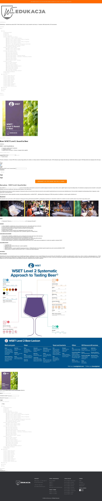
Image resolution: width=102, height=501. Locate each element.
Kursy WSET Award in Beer (11, 47)
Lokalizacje (4, 74)
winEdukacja (3, 22)
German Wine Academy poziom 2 (14, 70)
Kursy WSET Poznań (9, 81)
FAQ (80, 480)
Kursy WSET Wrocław (10, 453)
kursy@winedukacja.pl (39, 486)
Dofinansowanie (8, 32)
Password (2, 397)
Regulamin (81, 485)
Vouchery (7, 33)
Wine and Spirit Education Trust (12, 187)
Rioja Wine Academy (11, 63)
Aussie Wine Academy (12, 69)
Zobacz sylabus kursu (5, 152)
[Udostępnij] (2, 468)
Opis (3, 172)
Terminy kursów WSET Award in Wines (16, 45)
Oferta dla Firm (8, 35)
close (6, 470)
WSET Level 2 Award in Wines (14, 40)
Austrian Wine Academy (12, 64)
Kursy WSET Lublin (9, 80)
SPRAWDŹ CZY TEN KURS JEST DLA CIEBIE (51, 181)
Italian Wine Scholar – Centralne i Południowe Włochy (19, 56)
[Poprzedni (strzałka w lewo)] (0, 469)
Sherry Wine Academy (12, 62)
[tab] (52, 172)
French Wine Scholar (11, 57)
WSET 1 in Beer (53, 491)
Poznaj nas (4, 87)
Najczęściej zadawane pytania (13, 46)
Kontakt (4, 89)
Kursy (3, 406)
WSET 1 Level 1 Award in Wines (14, 38)
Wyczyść (17, 155)
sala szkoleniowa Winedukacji (18, 221)
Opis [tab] (1, 175)
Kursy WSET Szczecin (10, 79)
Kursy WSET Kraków (9, 76)
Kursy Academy (8, 61)
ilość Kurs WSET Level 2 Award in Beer (7, 168)
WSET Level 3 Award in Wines (14, 42)
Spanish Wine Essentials (12, 54)
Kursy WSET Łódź (9, 82)
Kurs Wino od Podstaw (10, 71)
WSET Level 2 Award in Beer (13, 49)
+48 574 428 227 (38, 484)
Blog (3, 90)
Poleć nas (7, 34)
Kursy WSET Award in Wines (11, 412)
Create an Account (7, 393)
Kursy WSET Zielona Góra (11, 86)
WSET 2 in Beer (53, 493)
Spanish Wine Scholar (12, 434)
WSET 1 (51, 482)
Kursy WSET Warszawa (10, 75)
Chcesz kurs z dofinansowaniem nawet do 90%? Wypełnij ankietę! (51, 1)
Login (1, 400)
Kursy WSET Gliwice (9, 460)
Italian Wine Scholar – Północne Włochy (16, 55)
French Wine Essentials (12, 53)
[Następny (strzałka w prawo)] (1, 469)
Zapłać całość (1, 167)
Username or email (4, 395)
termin (1, 155)
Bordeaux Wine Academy (12, 67)
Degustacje (7, 72)
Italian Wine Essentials (12, 52)
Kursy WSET (52, 480)
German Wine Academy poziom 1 (14, 441)
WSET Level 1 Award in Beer (13, 48)
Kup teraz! (2, 169)
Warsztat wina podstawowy (55, 487)
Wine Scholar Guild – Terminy (14, 60)
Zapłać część (1, 163)
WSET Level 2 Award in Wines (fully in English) (18, 41)
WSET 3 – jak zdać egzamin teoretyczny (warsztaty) (18, 419)
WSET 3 (51, 485)
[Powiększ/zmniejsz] (0, 468)
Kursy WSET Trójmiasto (10, 83)
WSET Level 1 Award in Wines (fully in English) (18, 39)
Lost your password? (4, 401)
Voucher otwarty (4, 156)
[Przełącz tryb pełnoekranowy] (1, 468)
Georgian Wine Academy (12, 68)
